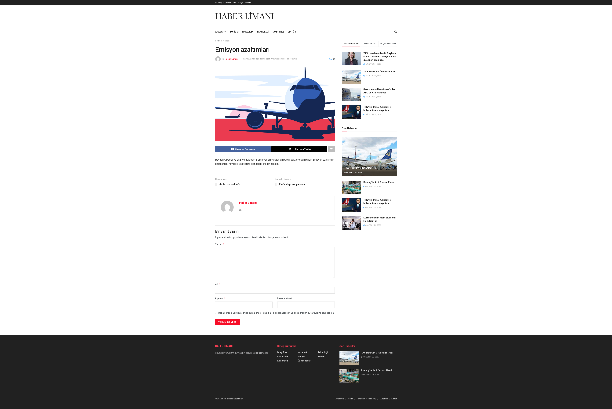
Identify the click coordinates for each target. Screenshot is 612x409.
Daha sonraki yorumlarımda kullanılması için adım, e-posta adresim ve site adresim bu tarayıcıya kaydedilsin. (276, 313)
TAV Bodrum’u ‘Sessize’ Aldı (379, 71)
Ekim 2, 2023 (249, 59)
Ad (217, 284)
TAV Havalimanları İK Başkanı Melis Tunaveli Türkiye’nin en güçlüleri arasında (379, 56)
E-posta (220, 298)
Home (217, 41)
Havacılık (247, 31)
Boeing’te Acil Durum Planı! (379, 182)
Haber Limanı (231, 59)
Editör (292, 31)
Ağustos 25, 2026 (354, 172)
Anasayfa (219, 3)
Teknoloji (263, 31)
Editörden (282, 356)
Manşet (226, 41)
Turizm (234, 31)
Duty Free (278, 31)
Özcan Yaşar (304, 360)
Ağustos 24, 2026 (373, 225)
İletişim (248, 3)
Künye (240, 3)
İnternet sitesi (284, 298)
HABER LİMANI (244, 16)
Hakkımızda (231, 3)
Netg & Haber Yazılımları (232, 399)
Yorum (219, 244)
